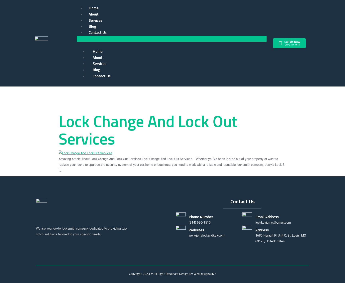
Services (95, 20)
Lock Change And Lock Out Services (148, 130)
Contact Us (98, 32)
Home (94, 8)
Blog (92, 26)
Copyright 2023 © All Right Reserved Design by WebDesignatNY (172, 273)
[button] (172, 39)
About (94, 14)
